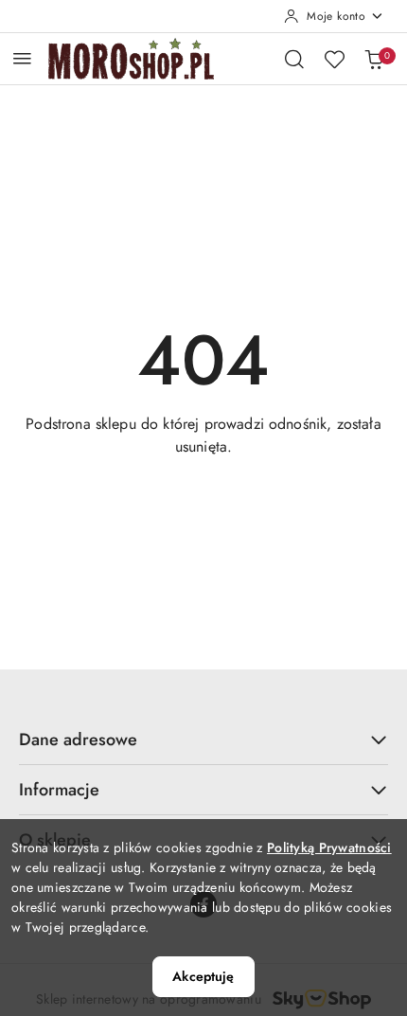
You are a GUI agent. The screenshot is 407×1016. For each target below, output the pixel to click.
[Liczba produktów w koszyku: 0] (373, 59)
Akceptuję (203, 976)
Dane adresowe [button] (78, 739)
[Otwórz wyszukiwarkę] (294, 59)
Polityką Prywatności (329, 847)
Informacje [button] (59, 789)
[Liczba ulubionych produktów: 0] (334, 59)
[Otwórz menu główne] (22, 58)
